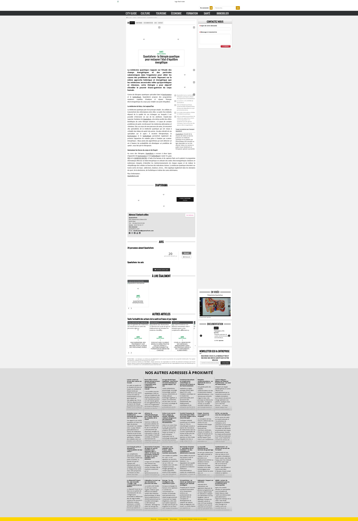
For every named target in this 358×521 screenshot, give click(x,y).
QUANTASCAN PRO (140, 158)
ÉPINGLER (187, 257)
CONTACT (160, 22)
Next (229, 306)
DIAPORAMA (139, 22)
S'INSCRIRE (225, 363)
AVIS (155, 22)
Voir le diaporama (185, 199)
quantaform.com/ (134, 229)
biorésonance (167, 94)
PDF (216, 328)
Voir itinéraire (189, 215)
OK (238, 8)
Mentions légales (173, 519)
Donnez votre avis (162, 270)
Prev (201, 306)
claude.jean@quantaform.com (143, 231)
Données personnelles (163, 519)
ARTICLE (132, 23)
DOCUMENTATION (148, 22)
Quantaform (179, 134)
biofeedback (137, 97)
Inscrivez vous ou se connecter (200, 519)
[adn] (144, 39)
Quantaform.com (133, 176)
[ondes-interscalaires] (184, 87)
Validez (226, 46)
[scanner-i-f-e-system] (178, 39)
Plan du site (153, 519)
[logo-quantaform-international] (184, 75)
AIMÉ (187, 253)
